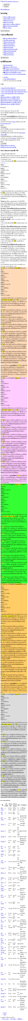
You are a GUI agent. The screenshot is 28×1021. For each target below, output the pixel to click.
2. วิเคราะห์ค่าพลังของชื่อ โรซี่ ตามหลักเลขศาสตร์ (13, 89)
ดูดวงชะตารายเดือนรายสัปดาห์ (12, 24)
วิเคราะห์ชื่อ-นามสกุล (10, 17)
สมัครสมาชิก (6, 4)
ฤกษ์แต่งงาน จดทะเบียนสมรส (12, 68)
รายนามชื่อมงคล (5, 30)
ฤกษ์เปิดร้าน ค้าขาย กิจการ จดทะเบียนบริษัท (14, 74)
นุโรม (2, 882)
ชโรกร (2, 831)
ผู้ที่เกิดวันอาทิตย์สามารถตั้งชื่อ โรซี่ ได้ (10, 97)
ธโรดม (2, 841)
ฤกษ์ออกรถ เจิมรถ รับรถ (11, 67)
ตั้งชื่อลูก (20, 1019)
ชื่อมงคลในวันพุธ (9, 47)
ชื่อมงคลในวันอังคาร (10, 45)
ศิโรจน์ (2, 950)
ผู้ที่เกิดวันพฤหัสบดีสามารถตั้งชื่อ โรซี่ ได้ (11, 102)
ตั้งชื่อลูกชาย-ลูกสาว (8, 20)
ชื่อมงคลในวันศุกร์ (9, 52)
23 (4, 163)
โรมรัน (2, 917)
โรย (2, 984)
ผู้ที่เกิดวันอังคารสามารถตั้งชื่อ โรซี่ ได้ (10, 99)
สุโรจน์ (2, 836)
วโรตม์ (2, 996)
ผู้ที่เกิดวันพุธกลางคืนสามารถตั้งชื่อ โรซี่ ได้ (11, 100)
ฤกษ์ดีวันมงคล (5, 57)
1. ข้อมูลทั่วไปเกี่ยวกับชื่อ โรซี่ (8, 88)
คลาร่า (5, 1012)
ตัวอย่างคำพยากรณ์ (5, 123)
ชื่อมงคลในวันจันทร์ (10, 43)
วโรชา (2, 824)
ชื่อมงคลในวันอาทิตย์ (10, 42)
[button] (5, 9)
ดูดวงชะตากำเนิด (9, 22)
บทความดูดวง (8, 27)
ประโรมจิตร (2, 926)
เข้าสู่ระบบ (6, 6)
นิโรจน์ (2, 1007)
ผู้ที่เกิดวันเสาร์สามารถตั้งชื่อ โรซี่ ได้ (10, 104)
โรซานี (2, 979)
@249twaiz (13, 138)
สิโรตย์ (2, 993)
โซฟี (4, 1014)
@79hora (13, 121)
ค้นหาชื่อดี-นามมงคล (10, 18)
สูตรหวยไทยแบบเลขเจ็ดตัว (11, 26)
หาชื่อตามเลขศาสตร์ (10, 40)
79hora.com (15, 1)
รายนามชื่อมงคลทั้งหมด (11, 38)
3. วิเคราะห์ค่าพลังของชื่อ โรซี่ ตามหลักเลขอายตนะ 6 (14, 91)
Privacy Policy (5, 1019)
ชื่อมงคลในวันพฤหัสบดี (10, 51)
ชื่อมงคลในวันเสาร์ (9, 54)
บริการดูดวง (3, 127)
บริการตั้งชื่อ (3, 143)
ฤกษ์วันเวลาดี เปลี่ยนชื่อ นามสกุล (13, 72)
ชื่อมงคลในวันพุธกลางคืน (11, 49)
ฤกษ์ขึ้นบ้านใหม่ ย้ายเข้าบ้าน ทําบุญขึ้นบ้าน (15, 70)
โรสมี (2, 851)
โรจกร (2, 868)
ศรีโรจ (2, 873)
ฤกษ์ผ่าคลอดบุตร (8, 65)
